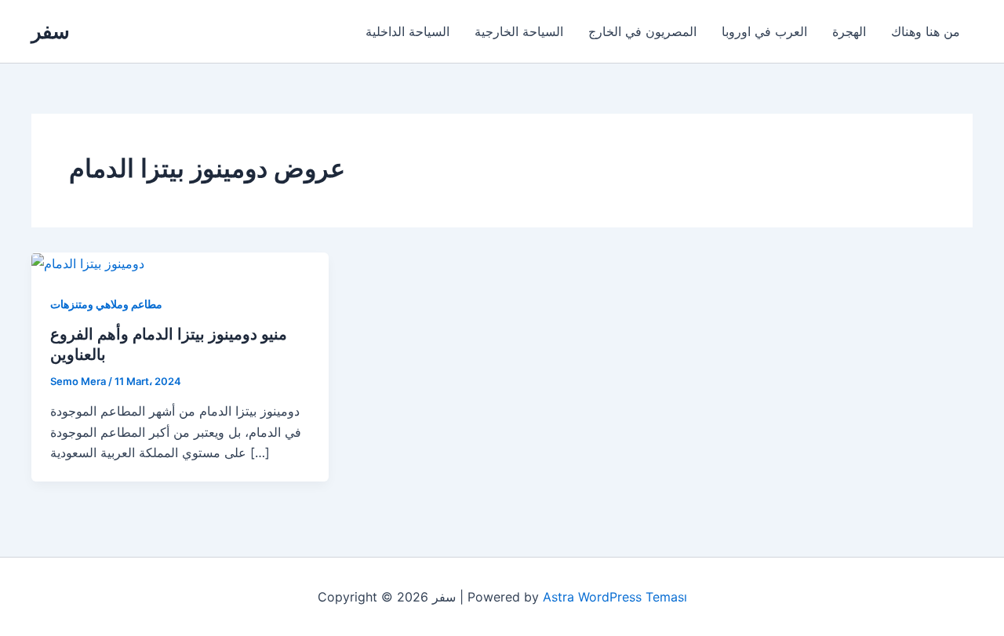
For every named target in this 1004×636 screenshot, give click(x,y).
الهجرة (849, 31)
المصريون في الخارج (642, 31)
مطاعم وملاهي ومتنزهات (106, 304)
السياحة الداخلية (407, 31)
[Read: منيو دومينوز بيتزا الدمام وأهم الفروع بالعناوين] (87, 263)
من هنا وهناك (925, 31)
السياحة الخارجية (519, 31)
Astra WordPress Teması (615, 597)
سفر (50, 31)
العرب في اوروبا (764, 31)
